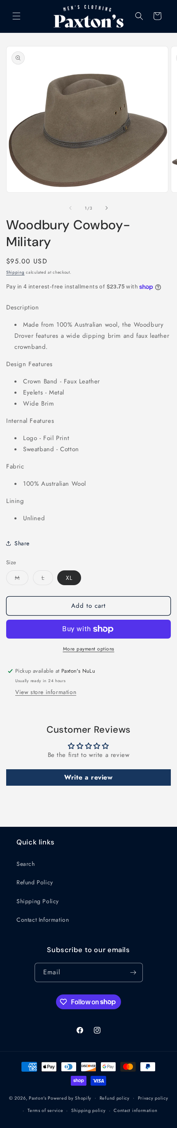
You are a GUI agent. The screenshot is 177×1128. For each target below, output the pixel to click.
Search (25, 864)
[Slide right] (107, 208)
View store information (45, 692)
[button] (16, 16)
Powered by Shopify (69, 1097)
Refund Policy (34, 882)
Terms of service (45, 1110)
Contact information (135, 1110)
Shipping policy (88, 1110)
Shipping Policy (37, 901)
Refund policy (115, 1098)
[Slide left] (70, 208)
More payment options (88, 649)
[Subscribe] (133, 972)
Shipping (15, 272)
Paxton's (38, 1097)
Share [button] (22, 543)
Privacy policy (153, 1098)
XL (69, 578)
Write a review (88, 777)
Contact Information (42, 920)
